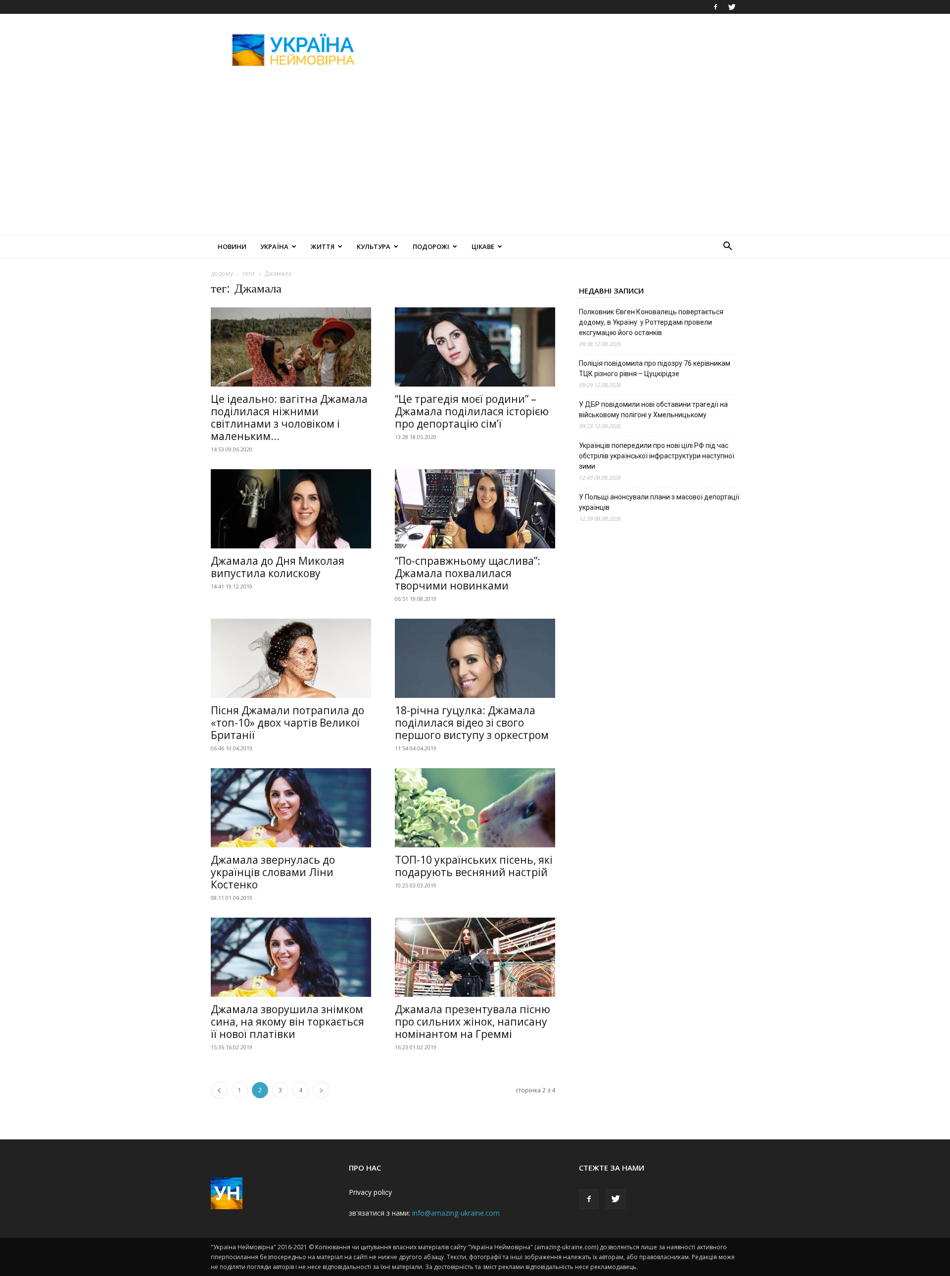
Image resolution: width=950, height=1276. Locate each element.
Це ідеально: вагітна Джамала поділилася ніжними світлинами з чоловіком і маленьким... (289, 417)
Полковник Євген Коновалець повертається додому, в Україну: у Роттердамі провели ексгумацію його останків (651, 322)
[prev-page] (219, 1090)
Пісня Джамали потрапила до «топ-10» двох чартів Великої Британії (287, 722)
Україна (274, 246)
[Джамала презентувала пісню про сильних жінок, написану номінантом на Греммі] (475, 957)
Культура (373, 246)
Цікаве (483, 246)
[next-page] (321, 1090)
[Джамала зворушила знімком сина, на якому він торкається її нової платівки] (291, 957)
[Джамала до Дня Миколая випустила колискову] (291, 508)
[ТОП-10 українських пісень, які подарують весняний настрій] (475, 807)
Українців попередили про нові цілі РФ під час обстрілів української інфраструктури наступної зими (656, 456)
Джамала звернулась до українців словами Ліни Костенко (273, 872)
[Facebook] (715, 7)
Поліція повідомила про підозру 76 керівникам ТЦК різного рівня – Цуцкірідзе (654, 368)
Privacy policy (370, 1192)
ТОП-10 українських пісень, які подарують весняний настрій (474, 866)
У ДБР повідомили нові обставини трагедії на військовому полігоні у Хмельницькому (653, 409)
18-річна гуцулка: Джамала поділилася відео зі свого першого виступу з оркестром (472, 722)
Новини (232, 246)
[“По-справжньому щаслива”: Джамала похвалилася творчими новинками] (475, 508)
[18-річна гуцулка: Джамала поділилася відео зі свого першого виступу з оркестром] (475, 658)
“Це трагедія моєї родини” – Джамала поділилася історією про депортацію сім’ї (472, 411)
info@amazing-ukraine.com (456, 1213)
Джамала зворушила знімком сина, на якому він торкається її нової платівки (287, 1021)
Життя (322, 246)
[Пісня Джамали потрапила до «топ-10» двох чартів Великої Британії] (291, 658)
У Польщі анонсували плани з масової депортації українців (659, 502)
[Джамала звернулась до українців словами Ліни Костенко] (291, 807)
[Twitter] (731, 7)
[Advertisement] (559, 50)
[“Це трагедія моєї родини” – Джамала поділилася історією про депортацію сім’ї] (475, 347)
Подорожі (431, 246)
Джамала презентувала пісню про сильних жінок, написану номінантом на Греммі (472, 1021)
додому (222, 273)
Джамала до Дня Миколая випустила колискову (277, 567)
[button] (727, 247)
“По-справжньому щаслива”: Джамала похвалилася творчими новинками (467, 573)
